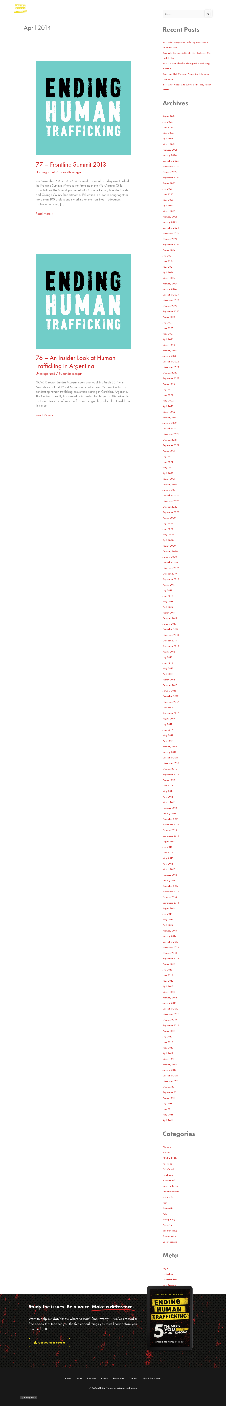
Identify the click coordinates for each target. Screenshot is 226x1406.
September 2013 (171, 958)
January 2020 (170, 556)
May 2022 (168, 400)
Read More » (44, 213)
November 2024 (171, 233)
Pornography (169, 1219)
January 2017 (169, 752)
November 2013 (171, 947)
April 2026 (168, 138)
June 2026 (168, 127)
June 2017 (168, 730)
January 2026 (170, 155)
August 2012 (169, 1031)
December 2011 (170, 1075)
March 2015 (169, 869)
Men (165, 1202)
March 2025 (169, 211)
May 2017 (168, 735)
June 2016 (168, 785)
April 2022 (168, 406)
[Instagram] (190, 8)
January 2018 (169, 690)
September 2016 (171, 774)
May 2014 (168, 919)
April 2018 (168, 674)
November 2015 (171, 824)
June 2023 (168, 328)
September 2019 (171, 579)
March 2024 (169, 278)
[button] (210, 9)
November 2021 (171, 434)
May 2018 (168, 668)
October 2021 (170, 439)
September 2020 (171, 512)
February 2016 (170, 808)
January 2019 (169, 623)
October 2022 (170, 373)
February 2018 (170, 685)
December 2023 (171, 294)
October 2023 (170, 306)
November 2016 (171, 763)
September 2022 (171, 378)
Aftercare (167, 1147)
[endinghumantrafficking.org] (20, 8)
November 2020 (171, 501)
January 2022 (170, 423)
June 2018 (168, 663)
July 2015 (167, 847)
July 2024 (168, 255)
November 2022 (171, 367)
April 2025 (168, 205)
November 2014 (171, 891)
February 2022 (170, 417)
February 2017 (170, 746)
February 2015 (170, 874)
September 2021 (171, 445)
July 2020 (168, 523)
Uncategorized (45, 172)
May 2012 (168, 1047)
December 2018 (171, 629)
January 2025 (170, 222)
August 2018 (169, 651)
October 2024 (170, 239)
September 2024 (171, 244)
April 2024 (168, 272)
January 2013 (169, 1003)
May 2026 (168, 133)
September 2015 (171, 835)
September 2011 (171, 1092)
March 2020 (169, 545)
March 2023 (169, 345)
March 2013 (169, 992)
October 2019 (170, 573)
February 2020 (170, 551)
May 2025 (168, 199)
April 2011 (168, 1120)
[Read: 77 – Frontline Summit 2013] (83, 107)
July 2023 (168, 322)
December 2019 (171, 562)
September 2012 (171, 1025)
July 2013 (167, 969)
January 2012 (169, 1070)
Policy (165, 1213)
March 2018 (169, 679)
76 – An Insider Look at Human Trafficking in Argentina (75, 362)
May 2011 (168, 1114)
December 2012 (171, 1008)
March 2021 (169, 478)
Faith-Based (168, 1169)
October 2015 (170, 830)
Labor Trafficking (171, 1186)
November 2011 (171, 1081)
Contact (133, 1378)
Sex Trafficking (170, 1230)
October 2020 (170, 506)
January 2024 (170, 289)
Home (68, 1378)
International (169, 1180)
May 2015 (168, 858)
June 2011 (168, 1109)
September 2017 (171, 713)
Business (166, 1152)
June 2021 (168, 462)
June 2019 (168, 596)
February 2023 (170, 350)
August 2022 (169, 384)
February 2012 (170, 1064)
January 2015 (169, 880)
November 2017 (171, 702)
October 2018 (170, 640)
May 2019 (168, 601)
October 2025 (170, 172)
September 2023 (171, 311)
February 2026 (170, 149)
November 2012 (171, 1014)
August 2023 (169, 317)
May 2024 (168, 266)
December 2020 (171, 495)
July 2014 (167, 913)
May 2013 (168, 980)
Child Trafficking (170, 1158)
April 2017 (168, 741)
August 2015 (169, 841)
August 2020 (169, 517)
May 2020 (168, 534)
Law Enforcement (171, 1191)
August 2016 (169, 780)
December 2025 (171, 160)
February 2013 (170, 997)
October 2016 (170, 769)
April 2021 (168, 473)
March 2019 (169, 612)
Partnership (168, 1208)
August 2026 (169, 116)
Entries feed (168, 1274)
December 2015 (171, 819)
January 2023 (170, 356)
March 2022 (169, 412)
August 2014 (169, 908)
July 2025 (168, 188)
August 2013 (169, 964)
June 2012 (168, 1042)
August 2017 (169, 718)
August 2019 (169, 584)
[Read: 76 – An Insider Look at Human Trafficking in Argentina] (83, 301)
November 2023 (171, 300)
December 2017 (171, 696)
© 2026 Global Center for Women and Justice (113, 1388)
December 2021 (171, 428)
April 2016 (168, 796)
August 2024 (169, 250)
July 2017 (167, 724)
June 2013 (168, 975)
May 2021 (168, 467)
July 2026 (168, 121)
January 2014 (169, 936)
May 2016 (168, 791)
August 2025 (169, 183)
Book (79, 1378)
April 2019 (168, 607)
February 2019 (170, 618)
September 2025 (171, 177)
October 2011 (170, 1087)
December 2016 (171, 757)
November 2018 (171, 635)
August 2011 (169, 1098)
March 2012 (169, 1059)
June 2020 (168, 529)
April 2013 (168, 986)
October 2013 (170, 953)
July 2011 (167, 1103)
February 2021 (170, 484)
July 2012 (167, 1036)
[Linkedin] (203, 8)
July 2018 (167, 657)
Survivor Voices (170, 1236)
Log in (165, 1268)
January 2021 (170, 490)
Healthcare (168, 1174)
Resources (118, 1378)
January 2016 (170, 813)
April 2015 (168, 863)
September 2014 (171, 902)
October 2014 (170, 897)
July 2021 (168, 456)
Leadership (168, 1197)
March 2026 (169, 144)
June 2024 (168, 261)
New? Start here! (152, 1378)
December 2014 (171, 886)
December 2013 (171, 941)
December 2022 (171, 361)
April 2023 (168, 339)
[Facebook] (197, 8)
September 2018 (171, 646)
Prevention (167, 1225)
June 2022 (168, 395)
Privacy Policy (30, 1397)
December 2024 (171, 227)
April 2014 (168, 925)
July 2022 (168, 389)
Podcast (91, 1378)
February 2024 (170, 283)
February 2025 (170, 216)
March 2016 (169, 802)
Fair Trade (167, 1163)
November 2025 (171, 166)
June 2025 (168, 194)
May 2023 (168, 333)
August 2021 (169, 451)
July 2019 (167, 590)
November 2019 (171, 568)
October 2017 (170, 707)
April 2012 (168, 1053)
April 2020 (168, 540)
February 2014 (170, 930)
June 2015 (168, 852)
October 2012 (170, 1020)
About (104, 1378)
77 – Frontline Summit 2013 (71, 164)
